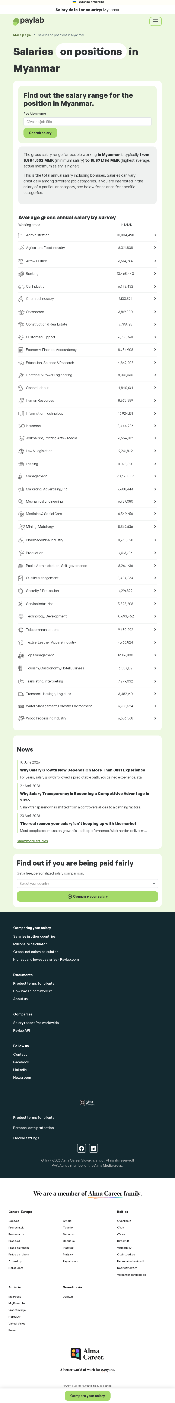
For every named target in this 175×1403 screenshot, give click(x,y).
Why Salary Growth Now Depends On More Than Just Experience (82, 770)
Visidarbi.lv (124, 1247)
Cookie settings (26, 1138)
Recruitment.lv (127, 1268)
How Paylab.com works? (32, 991)
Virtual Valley (17, 1323)
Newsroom (22, 1077)
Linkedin (20, 1070)
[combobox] (84, 121)
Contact (20, 1054)
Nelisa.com (16, 1268)
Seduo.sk (69, 1241)
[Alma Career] (87, 1353)
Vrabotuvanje (17, 1310)
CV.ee (121, 1234)
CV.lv (120, 1227)
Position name (34, 113)
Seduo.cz (69, 1234)
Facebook (21, 1062)
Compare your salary (87, 1396)
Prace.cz (14, 1241)
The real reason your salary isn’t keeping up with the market (78, 823)
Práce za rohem (19, 1254)
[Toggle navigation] (155, 21)
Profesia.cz (16, 1234)
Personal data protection (33, 1128)
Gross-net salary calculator (35, 952)
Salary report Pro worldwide (36, 1023)
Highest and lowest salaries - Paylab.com (46, 959)
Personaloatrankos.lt (130, 1261)
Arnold (67, 1220)
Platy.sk (68, 1254)
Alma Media (103, 1165)
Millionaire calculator (30, 944)
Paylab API (21, 1030)
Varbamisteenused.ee (131, 1274)
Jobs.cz (14, 1220)
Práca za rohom (19, 1247)
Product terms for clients (33, 983)
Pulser (13, 1330)
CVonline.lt (124, 1220)
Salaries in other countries (34, 936)
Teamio (68, 1227)
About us (20, 999)
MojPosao (15, 1296)
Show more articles (32, 841)
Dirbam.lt (123, 1241)
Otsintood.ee (126, 1254)
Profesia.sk (16, 1227)
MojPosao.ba (17, 1303)
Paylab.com (70, 1261)
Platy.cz (68, 1247)
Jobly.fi (68, 1296)
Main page (22, 35)
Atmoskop (15, 1261)
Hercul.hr (14, 1316)
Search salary (40, 133)
